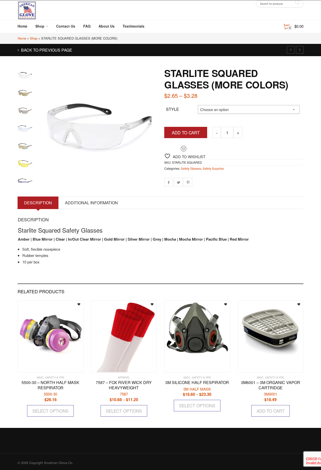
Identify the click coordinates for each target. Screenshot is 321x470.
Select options (50, 411)
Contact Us (65, 26)
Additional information (91, 203)
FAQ (87, 26)
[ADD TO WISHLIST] (75, 304)
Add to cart (186, 132)
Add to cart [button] (270, 411)
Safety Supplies (213, 168)
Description (38, 203)
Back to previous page (46, 50)
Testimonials (133, 26)
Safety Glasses (191, 168)
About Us (107, 26)
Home (22, 26)
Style (172, 109)
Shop (39, 26)
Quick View (32, 366)
